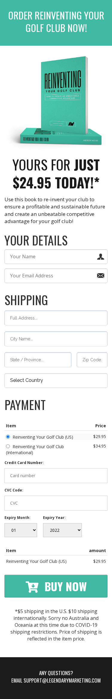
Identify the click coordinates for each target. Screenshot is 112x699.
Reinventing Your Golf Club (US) (43, 437)
